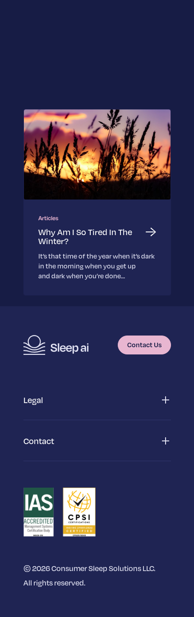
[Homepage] (55, 345)
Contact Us (144, 344)
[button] (97, 400)
